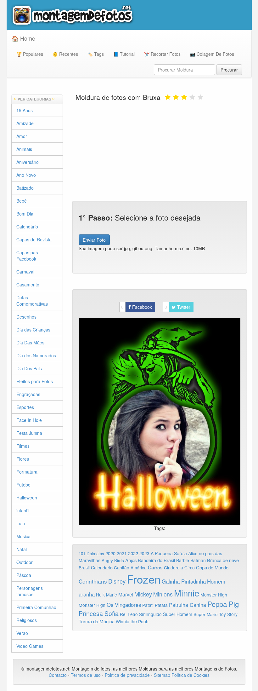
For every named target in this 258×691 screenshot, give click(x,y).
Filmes (23, 446)
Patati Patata (155, 605)
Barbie (182, 560)
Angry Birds (113, 560)
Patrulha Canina (187, 604)
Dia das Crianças (33, 329)
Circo (189, 567)
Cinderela (173, 567)
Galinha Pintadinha (184, 581)
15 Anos (24, 110)
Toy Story (228, 614)
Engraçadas (28, 394)
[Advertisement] (159, 150)
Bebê (21, 201)
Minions (163, 594)
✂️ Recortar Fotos (162, 54)
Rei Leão (129, 614)
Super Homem (177, 614)
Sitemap (162, 675)
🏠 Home (23, 38)
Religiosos (26, 620)
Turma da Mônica (97, 621)
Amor (21, 136)
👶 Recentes (65, 54)
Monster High (213, 594)
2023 (144, 553)
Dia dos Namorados (36, 355)
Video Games (29, 646)
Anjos (131, 560)
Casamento (27, 284)
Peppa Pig (223, 604)
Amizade (25, 123)
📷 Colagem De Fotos (212, 54)
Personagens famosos (29, 591)
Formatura (26, 472)
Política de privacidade (127, 675)
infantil (22, 510)
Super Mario (206, 614)
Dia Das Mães (30, 342)
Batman (198, 560)
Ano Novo (26, 175)
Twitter (177, 307)
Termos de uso (86, 675)
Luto (20, 523)
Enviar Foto (94, 240)
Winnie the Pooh (132, 621)
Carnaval (25, 271)
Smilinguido (150, 614)
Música (23, 536)
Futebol (23, 484)
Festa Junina (29, 433)
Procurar (229, 69)
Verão (22, 633)
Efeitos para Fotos (34, 381)
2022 (133, 553)
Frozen (143, 579)
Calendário (27, 226)
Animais (24, 149)
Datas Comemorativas (32, 300)
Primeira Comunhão (36, 607)
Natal (21, 549)
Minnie (186, 592)
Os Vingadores (124, 604)
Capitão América (130, 567)
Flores (22, 459)
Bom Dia (24, 213)
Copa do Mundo (212, 567)
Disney (117, 581)
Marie (111, 594)
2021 (122, 553)
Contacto (58, 675)
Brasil (84, 567)
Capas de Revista (34, 239)
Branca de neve (223, 560)
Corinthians (93, 581)
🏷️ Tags (95, 54)
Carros (155, 567)
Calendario (102, 567)
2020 (110, 553)
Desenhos (26, 317)
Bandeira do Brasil (156, 560)
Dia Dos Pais (29, 368)
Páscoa (23, 575)
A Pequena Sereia (169, 553)
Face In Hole (29, 420)
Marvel (125, 594)
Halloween (26, 497)
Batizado (25, 188)
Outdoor (24, 562)
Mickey (143, 594)
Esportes (25, 407)
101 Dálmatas (91, 553)
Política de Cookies (190, 675)
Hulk (100, 594)
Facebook (136, 307)
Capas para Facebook (28, 255)
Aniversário (27, 162)
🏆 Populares (29, 54)
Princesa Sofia (99, 613)
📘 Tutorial (124, 54)
